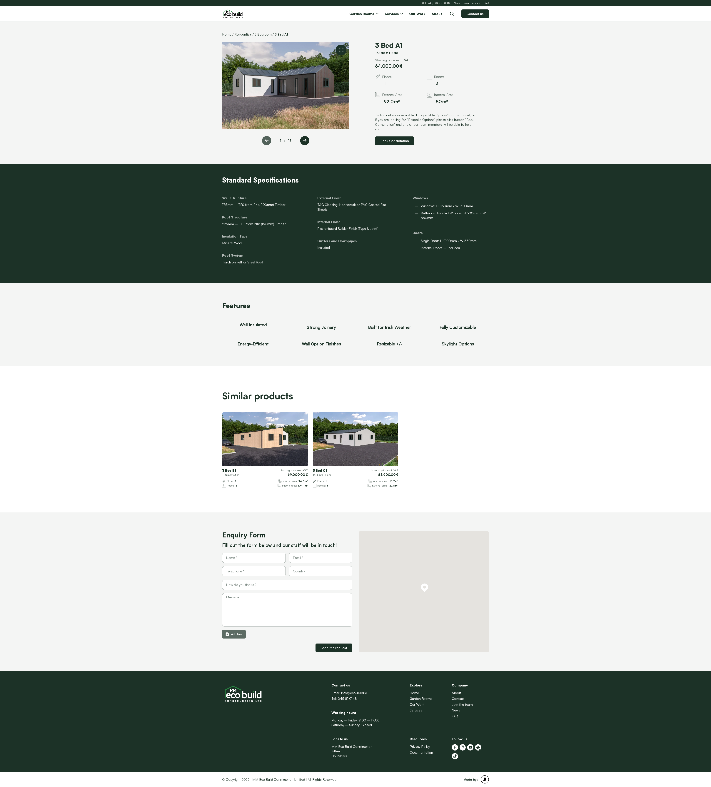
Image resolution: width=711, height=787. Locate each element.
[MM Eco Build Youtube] (470, 747)
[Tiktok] (455, 756)
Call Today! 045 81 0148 (436, 2)
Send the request (334, 648)
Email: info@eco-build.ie (349, 693)
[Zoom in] (341, 50)
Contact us (475, 14)
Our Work (417, 704)
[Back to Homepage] (240, 13)
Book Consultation (394, 141)
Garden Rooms (421, 698)
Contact (458, 698)
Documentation (421, 752)
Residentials (243, 34)
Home (226, 34)
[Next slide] (304, 140)
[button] (424, 587)
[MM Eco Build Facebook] (455, 747)
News (457, 2)
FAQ (486, 2)
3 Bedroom (263, 34)
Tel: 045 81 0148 (344, 698)
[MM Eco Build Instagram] (463, 747)
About (456, 693)
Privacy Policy (420, 746)
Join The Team (472, 2)
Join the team (462, 704)
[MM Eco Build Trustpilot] (478, 747)
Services (416, 710)
